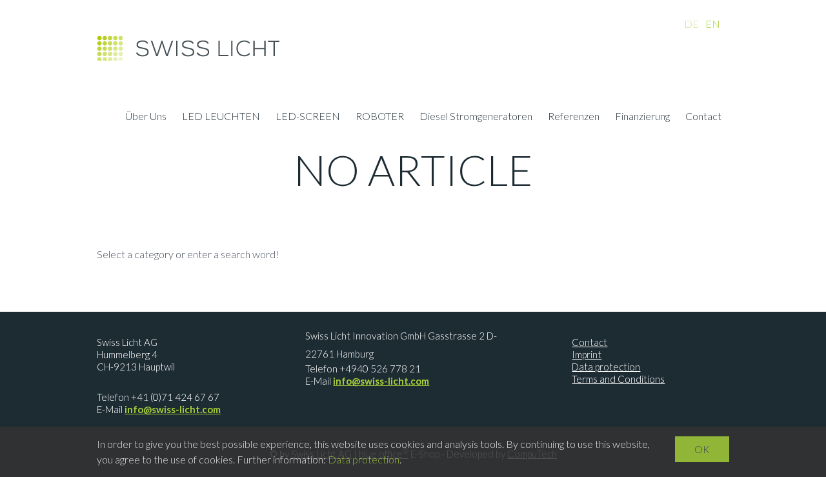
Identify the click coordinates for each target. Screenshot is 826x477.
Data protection (606, 366)
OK (702, 449)
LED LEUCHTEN (221, 117)
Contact (703, 117)
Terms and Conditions (618, 379)
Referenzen (573, 117)
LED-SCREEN (308, 117)
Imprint (586, 354)
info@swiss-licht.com (173, 409)
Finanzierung (642, 117)
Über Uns (145, 117)
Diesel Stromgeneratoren (475, 117)
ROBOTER (380, 117)
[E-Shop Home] (188, 51)
